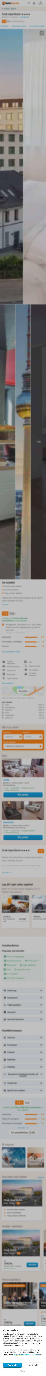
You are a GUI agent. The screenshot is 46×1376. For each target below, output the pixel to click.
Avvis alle (33, 1365)
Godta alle (12, 1365)
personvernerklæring (22, 1354)
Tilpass (23, 1371)
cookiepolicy (37, 1354)
